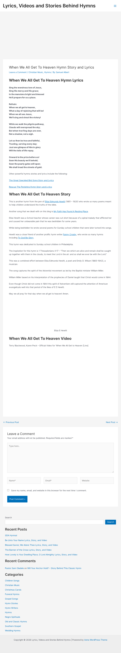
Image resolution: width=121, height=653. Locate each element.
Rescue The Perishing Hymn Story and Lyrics (30, 187)
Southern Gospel (13, 626)
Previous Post (11, 422)
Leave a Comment (18, 72)
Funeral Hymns (12, 594)
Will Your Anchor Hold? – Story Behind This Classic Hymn (54, 568)
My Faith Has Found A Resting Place (71, 211)
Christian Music (35, 72)
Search (8, 517)
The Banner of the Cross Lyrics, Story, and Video (28, 550)
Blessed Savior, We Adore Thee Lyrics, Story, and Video (31, 545)
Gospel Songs (11, 599)
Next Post (112, 422)
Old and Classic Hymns (16, 621)
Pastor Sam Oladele (14, 568)
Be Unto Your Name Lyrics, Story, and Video (26, 540)
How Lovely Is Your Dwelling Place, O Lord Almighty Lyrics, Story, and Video (41, 554)
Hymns (47, 72)
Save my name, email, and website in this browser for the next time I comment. (49, 490)
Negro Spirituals (12, 617)
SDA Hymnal (11, 535)
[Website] (97, 481)
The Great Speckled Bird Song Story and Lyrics (31, 180)
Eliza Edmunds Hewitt (55, 201)
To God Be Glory (25, 238)
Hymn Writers (11, 608)
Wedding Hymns (12, 630)
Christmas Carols (13, 590)
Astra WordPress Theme (95, 640)
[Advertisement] (60, 34)
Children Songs (12, 580)
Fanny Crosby (69, 234)
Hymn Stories (11, 603)
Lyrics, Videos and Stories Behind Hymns (49, 6)
